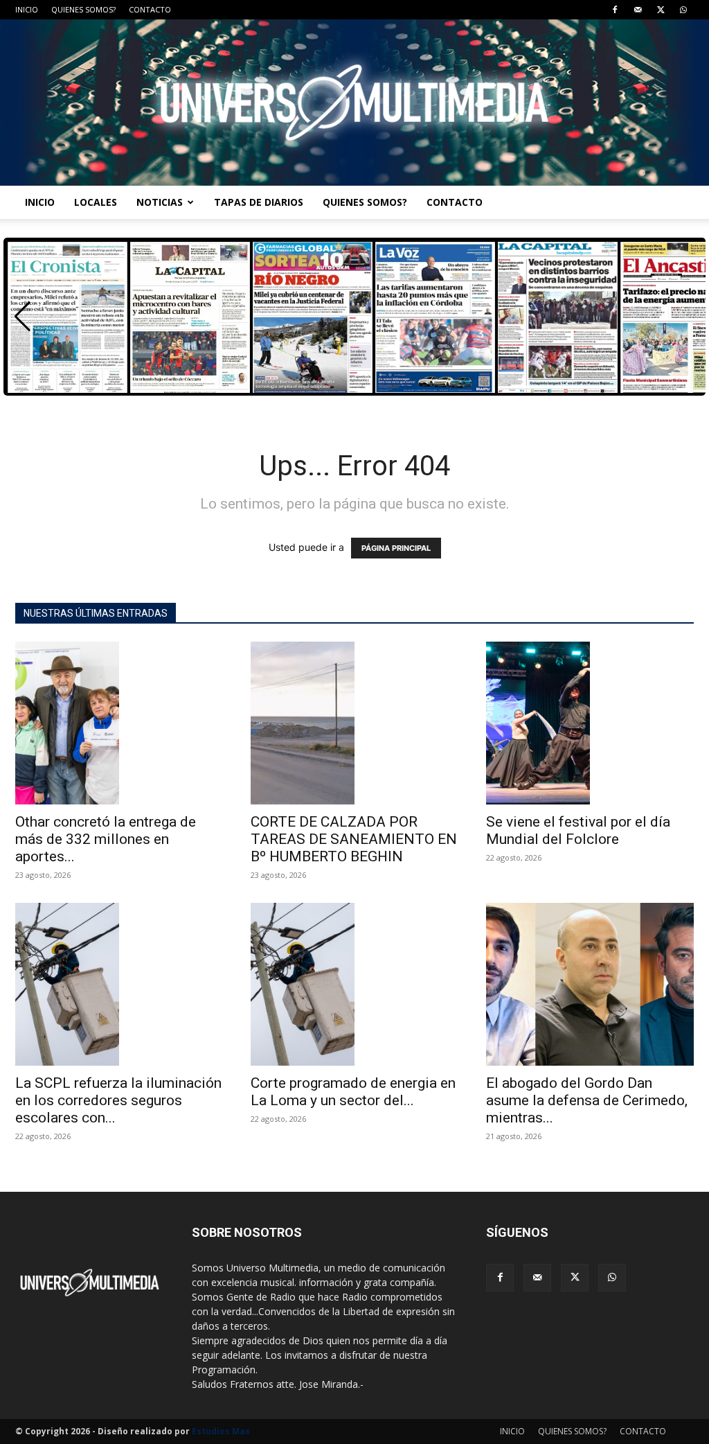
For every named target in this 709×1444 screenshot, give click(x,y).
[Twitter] (660, 9)
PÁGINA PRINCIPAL (396, 548)
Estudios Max (221, 1431)
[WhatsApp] (683, 9)
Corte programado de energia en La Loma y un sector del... (353, 1092)
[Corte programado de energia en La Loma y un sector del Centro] (354, 984)
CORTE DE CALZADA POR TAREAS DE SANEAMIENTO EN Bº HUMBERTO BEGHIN (354, 839)
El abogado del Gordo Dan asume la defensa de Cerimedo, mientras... (587, 1100)
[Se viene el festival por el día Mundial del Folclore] (590, 723)
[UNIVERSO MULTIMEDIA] (354, 102)
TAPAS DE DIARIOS (258, 202)
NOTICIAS (159, 202)
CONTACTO (150, 9)
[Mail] (637, 9)
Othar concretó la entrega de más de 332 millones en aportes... (105, 839)
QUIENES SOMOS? (83, 9)
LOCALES (95, 202)
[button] (22, 316)
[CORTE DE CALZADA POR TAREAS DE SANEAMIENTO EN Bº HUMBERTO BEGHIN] (354, 723)
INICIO (26, 9)
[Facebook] (614, 9)
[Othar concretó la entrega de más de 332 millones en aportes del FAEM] (119, 723)
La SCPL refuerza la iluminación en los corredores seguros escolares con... (118, 1100)
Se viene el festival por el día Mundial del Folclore (578, 830)
